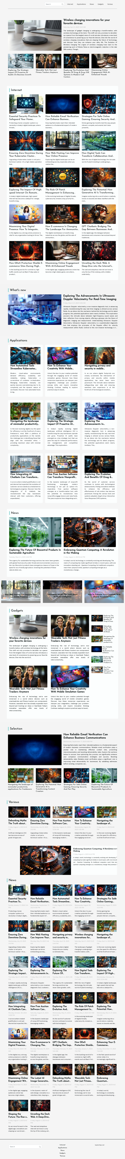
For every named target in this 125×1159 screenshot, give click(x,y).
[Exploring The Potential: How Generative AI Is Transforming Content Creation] (99, 177)
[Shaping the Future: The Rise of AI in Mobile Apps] (18, 1105)
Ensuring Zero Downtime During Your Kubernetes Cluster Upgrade (26, 156)
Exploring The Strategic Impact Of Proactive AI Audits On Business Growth (19, 72)
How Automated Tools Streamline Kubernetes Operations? (22, 368)
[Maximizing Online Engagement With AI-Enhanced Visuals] (104, 61)
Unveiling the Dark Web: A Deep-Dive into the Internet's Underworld (97, 266)
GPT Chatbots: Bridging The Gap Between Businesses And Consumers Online (97, 229)
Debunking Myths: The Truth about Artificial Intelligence (108, 630)
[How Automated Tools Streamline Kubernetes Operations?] (25, 355)
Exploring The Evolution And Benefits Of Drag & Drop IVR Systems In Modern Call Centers (109, 621)
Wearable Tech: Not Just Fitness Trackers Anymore (84, 1081)
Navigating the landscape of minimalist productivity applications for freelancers (25, 424)
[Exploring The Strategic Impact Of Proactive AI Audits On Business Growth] (20, 61)
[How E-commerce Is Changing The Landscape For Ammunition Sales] (62, 214)
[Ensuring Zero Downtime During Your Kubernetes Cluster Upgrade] (26, 140)
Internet (70, 4)
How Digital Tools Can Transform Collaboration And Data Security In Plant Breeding (98, 156)
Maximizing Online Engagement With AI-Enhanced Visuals (101, 72)
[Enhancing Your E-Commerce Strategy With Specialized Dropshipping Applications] (107, 1033)
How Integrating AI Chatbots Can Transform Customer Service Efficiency (25, 477)
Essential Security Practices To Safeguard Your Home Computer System (25, 119)
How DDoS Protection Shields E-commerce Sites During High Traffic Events (26, 266)
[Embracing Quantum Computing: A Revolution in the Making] (90, 532)
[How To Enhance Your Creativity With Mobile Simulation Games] (62, 355)
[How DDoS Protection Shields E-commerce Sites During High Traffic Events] (26, 250)
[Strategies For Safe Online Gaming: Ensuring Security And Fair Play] (99, 104)
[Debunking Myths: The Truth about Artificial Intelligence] (97, 628)
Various (110, 4)
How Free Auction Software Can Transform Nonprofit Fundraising (62, 477)
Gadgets (101, 4)
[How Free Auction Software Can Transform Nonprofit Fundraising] (62, 464)
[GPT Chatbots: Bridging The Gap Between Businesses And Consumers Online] (99, 214)
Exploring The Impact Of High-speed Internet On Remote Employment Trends (25, 193)
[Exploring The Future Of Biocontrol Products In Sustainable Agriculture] (35, 532)
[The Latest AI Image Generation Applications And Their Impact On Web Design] (40, 1069)
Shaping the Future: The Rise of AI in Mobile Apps (17, 1117)
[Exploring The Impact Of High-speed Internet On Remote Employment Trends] (26, 177)
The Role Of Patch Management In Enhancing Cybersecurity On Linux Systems (62, 193)
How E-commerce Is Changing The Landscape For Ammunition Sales (62, 229)
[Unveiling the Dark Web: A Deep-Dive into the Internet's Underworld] (99, 250)
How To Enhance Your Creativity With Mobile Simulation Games (59, 368)
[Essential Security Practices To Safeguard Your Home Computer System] (26, 104)
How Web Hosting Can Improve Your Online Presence (39, 938)
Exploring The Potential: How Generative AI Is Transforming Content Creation (97, 193)
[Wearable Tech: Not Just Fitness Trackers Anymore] (48, 61)
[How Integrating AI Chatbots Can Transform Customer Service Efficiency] (25, 464)
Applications (81, 4)
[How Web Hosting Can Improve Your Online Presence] (62, 140)
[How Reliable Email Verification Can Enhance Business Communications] (62, 104)
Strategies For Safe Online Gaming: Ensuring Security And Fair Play (98, 119)
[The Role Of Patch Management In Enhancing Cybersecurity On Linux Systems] (62, 177)
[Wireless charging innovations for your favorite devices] (35, 35)
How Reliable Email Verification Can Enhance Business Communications (62, 119)
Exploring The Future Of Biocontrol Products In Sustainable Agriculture (102, 787)
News (92, 4)
